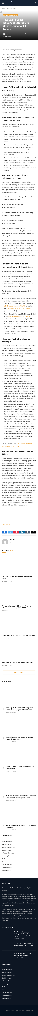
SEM (3, 859)
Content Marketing (7, 841)
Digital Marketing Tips (8, 847)
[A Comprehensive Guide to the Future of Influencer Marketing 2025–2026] (19, 594)
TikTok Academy (7, 864)
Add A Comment (19, 672)
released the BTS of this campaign (19, 308)
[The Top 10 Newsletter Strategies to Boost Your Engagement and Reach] (19, 695)
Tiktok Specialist (7, 867)
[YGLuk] (19, 3)
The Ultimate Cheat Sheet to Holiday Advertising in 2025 (19, 738)
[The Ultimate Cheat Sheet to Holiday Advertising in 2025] (19, 725)
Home (3, 8)
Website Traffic (6, 870)
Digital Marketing (7, 844)
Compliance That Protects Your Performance (18, 635)
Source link (6, 524)
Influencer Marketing (12, 8)
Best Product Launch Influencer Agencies (17, 663)
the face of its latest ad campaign (19, 316)
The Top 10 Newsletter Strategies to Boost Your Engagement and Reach (19, 709)
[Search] (35, 3)
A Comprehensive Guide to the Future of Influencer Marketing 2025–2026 (16, 607)
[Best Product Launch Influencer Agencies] (19, 650)
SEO (3, 862)
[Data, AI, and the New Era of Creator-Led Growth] (19, 564)
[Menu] (3, 3)
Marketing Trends (7, 856)
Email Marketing (7, 850)
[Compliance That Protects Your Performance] (19, 623)
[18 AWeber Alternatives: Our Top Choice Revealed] (19, 813)
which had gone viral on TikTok (14, 306)
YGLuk (10, 34)
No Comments (30, 34)
